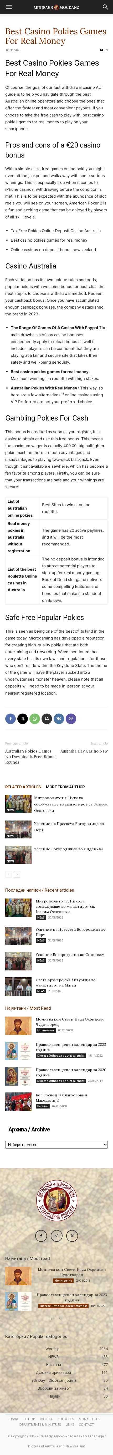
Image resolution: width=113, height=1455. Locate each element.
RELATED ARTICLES (23, 787)
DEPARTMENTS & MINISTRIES (40, 1424)
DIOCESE (46, 1419)
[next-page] (17, 874)
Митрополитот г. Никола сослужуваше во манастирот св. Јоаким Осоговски (70, 804)
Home (14, 1419)
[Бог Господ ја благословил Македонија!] (18, 1101)
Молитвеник (46, 1030)
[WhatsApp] (34, 719)
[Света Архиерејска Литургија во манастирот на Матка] (18, 986)
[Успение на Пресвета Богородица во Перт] (18, 830)
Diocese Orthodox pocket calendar (60, 1055)
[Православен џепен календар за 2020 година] (18, 1076)
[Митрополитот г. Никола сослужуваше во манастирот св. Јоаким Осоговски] (18, 804)
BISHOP (29, 1419)
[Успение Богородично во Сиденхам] (18, 855)
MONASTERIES (89, 1419)
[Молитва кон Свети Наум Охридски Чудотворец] (18, 1026)
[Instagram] (57, 1236)
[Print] (47, 719)
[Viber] (71, 719)
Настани (43, 1106)
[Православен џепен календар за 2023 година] (18, 1051)
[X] (22, 719)
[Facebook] (10, 719)
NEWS (10, 810)
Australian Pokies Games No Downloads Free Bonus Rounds (30, 757)
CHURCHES (66, 1419)
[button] (9, 7)
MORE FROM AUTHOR (65, 787)
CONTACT (86, 1424)
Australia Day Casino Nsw (84, 751)
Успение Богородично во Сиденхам (68, 849)
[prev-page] (8, 874)
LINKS (70, 1424)
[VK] (59, 719)
